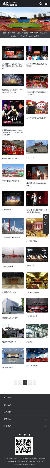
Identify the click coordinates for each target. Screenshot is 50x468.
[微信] (20, 434)
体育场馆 (11, 33)
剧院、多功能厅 (22, 33)
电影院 (36, 36)
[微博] (25, 434)
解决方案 (7, 404)
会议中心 (43, 33)
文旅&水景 (23, 36)
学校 (30, 36)
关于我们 (7, 426)
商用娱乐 (14, 36)
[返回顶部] (46, 230)
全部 (4, 33)
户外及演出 (34, 33)
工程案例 (7, 412)
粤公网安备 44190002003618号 (25, 464)
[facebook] (29, 434)
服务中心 (7, 419)
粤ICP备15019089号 (37, 461)
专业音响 (7, 397)
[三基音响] (11, 3)
